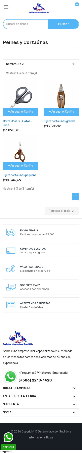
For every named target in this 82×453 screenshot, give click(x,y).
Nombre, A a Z (41, 64)
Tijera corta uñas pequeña (19, 175)
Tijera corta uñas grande (59, 121)
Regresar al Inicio (62, 211)
